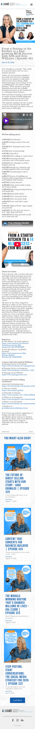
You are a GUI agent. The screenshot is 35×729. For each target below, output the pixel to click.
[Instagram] (17, 720)
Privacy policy (17, 725)
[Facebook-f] (13, 720)
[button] (31, 4)
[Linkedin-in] (22, 720)
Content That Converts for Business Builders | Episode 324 (16, 544)
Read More (8, 499)
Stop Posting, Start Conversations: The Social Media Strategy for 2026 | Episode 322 (17, 675)
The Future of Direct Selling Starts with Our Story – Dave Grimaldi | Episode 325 (17, 483)
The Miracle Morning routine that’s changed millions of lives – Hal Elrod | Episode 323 (17, 604)
